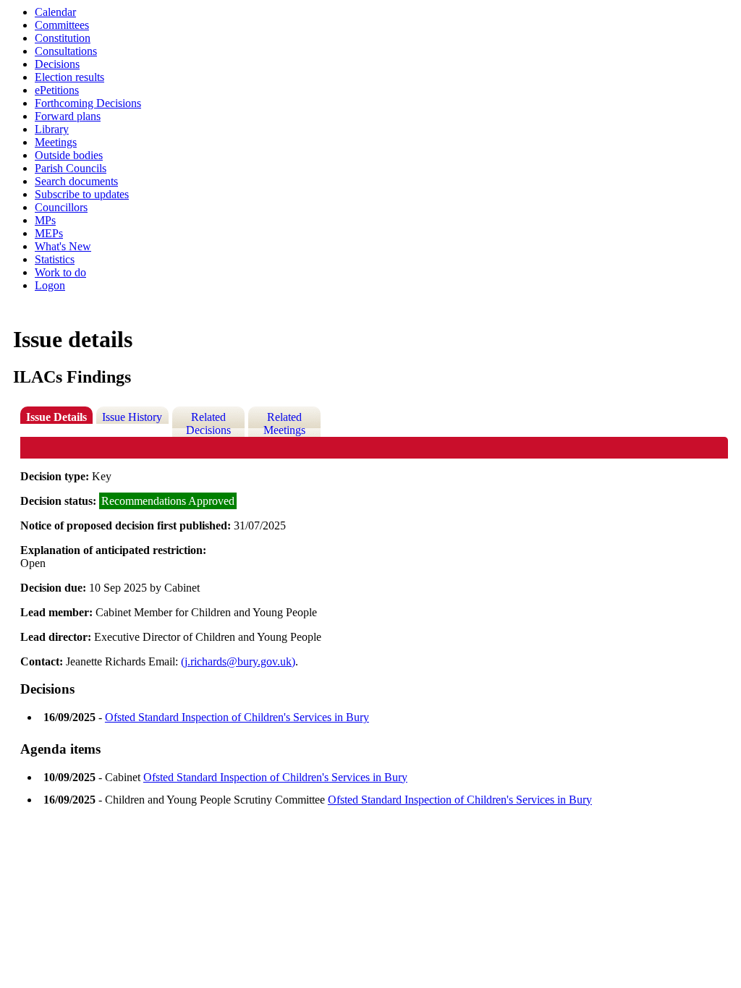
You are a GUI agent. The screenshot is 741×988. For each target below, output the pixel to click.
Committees (62, 25)
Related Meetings (284, 423)
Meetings (56, 142)
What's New (63, 246)
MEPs (49, 233)
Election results (69, 77)
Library (52, 129)
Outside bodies (69, 155)
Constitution (62, 38)
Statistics (55, 259)
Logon (50, 285)
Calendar (55, 12)
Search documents (76, 181)
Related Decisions (208, 423)
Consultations (66, 51)
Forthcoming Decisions (88, 103)
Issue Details (56, 417)
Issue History (132, 417)
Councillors (61, 207)
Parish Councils (70, 168)
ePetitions (57, 90)
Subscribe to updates (82, 194)
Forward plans (68, 116)
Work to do (60, 272)
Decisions (57, 64)
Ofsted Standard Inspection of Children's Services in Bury (237, 717)
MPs (45, 220)
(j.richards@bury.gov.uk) (238, 661)
